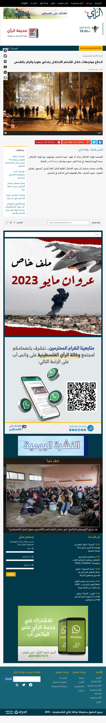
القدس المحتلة (97, 149)
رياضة (81, 678)
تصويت (10, 574)
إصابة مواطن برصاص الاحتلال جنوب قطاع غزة (16, 187)
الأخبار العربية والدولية (95, 692)
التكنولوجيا (79, 686)
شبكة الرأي (44, 3)
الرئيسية (98, 3)
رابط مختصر (96, 222)
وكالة (85, 149)
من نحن (89, 3)
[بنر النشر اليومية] (53, 446)
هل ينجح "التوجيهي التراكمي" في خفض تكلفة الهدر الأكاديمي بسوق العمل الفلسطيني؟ (53, 530)
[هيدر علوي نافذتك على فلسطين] (41, 13)
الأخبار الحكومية (94, 686)
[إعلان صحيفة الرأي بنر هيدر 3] (23, 33)
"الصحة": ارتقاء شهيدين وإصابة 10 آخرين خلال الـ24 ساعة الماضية (15, 161)
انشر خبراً (53, 461)
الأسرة (81, 682)
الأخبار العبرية (95, 698)
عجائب (81, 691)
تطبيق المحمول (60, 682)
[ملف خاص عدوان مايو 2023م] (53, 287)
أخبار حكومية (63, 3)
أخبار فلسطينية (77, 3)
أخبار (101, 56)
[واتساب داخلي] (53, 634)
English (25, 3)
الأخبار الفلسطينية (90, 56)
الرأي (81, 149)
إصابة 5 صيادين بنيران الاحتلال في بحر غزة (15, 196)
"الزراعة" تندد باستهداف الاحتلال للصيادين (17, 175)
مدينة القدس (53, 161)
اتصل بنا (34, 3)
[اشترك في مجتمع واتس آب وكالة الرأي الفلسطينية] (53, 386)
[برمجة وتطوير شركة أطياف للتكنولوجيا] (15, 712)
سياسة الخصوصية (59, 686)
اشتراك (8, 679)
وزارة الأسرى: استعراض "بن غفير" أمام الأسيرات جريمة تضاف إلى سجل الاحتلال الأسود (15, 208)
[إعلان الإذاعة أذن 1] (88, 29)
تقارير (53, 3)
